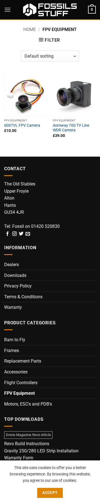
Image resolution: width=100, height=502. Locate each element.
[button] (7, 9)
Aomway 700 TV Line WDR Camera (71, 127)
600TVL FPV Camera (22, 125)
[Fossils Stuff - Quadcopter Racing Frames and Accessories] (50, 9)
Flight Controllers (21, 382)
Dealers (11, 264)
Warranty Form (18, 457)
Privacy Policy (18, 286)
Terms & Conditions (23, 296)
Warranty (13, 307)
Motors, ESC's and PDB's (28, 404)
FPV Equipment (19, 393)
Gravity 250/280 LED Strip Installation (41, 450)
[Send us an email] (28, 233)
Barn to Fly (14, 339)
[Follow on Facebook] (7, 233)
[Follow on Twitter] (21, 233)
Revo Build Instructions (26, 443)
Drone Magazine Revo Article (28, 435)
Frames (11, 350)
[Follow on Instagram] (14, 233)
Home (29, 29)
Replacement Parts (22, 361)
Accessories (16, 371)
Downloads (15, 275)
